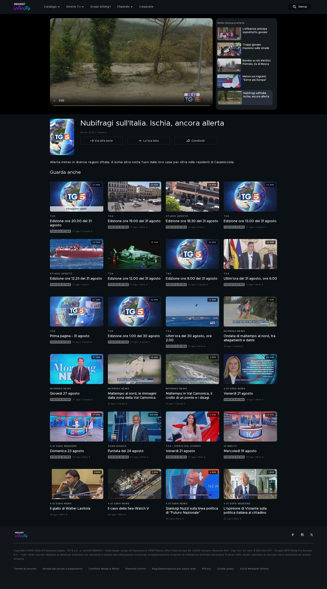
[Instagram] (302, 534)
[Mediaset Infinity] (22, 7)
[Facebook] (292, 534)
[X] (311, 534)
